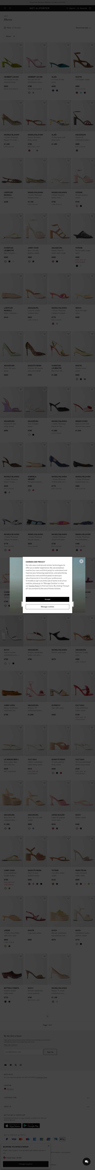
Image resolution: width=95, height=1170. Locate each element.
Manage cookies (47, 607)
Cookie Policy (34, 586)
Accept (47, 599)
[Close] (81, 561)
